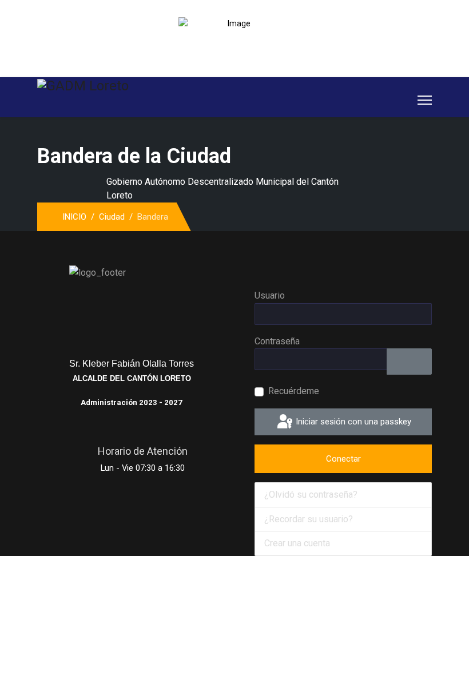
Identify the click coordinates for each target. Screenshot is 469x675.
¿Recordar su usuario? (308, 519)
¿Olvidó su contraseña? (310, 494)
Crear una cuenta (298, 543)
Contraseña (277, 341)
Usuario (270, 295)
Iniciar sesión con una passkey (352, 421)
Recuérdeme (293, 391)
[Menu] (425, 100)
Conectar (343, 459)
